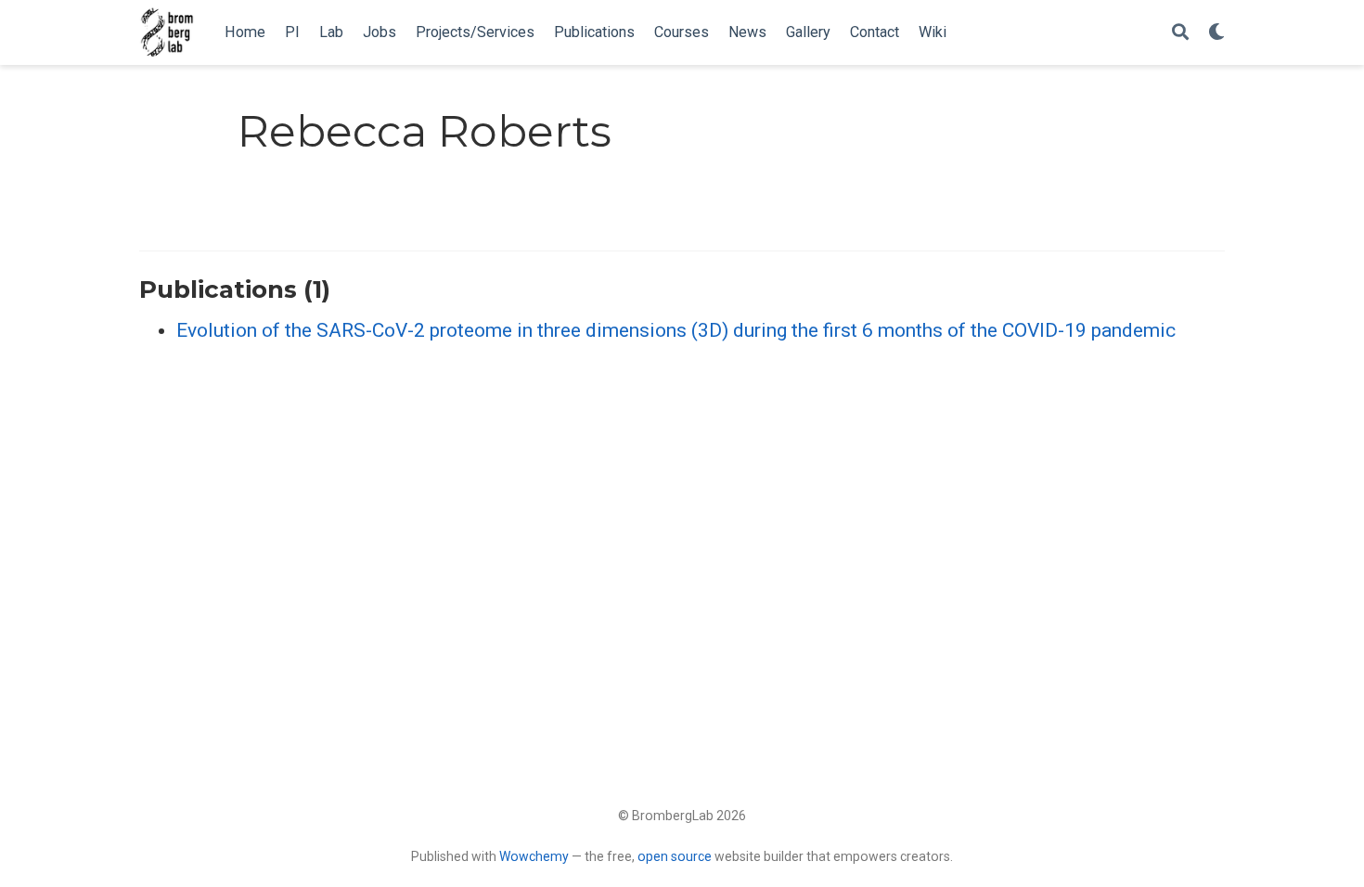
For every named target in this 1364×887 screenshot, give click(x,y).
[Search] (1180, 33)
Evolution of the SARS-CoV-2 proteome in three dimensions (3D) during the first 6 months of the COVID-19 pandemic (676, 330)
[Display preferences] (1216, 33)
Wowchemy (534, 856)
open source (674, 856)
